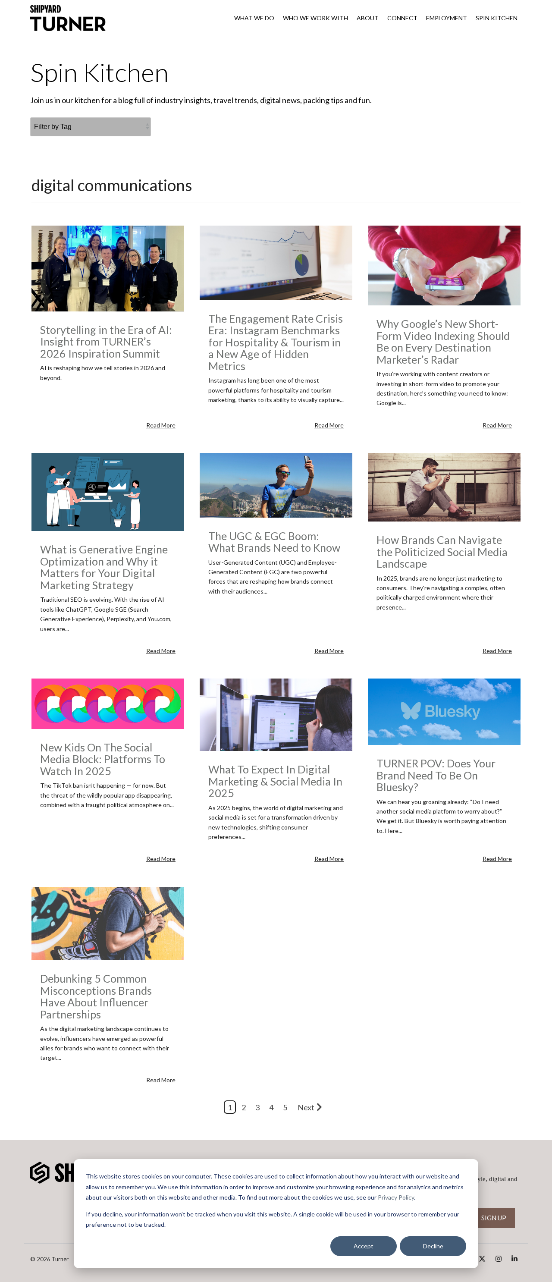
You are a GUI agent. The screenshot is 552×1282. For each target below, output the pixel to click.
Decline (433, 1246)
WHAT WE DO (254, 18)
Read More (161, 425)
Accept (363, 1246)
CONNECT (402, 18)
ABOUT (368, 18)
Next (306, 1107)
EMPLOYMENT (446, 18)
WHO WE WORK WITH (315, 18)
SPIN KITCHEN (497, 18)
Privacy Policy (396, 1197)
